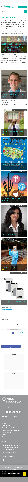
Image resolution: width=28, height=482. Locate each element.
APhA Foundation (6, 421)
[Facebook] (7, 412)
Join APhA (7, 460)
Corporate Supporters (7, 437)
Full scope (3, 321)
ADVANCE (4, 423)
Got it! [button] (24, 473)
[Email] (3, 456)
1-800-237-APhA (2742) (10, 452)
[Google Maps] (3, 445)
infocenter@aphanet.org (10, 456)
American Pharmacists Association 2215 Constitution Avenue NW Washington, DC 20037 (13, 447)
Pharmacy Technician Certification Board (11, 430)
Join (20, 7)
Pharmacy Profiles (6, 425)
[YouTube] (17, 412)
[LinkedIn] (13, 412)
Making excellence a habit (6, 309)
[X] (10, 412)
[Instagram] (20, 412)
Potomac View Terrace (7, 432)
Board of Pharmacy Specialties (9, 428)
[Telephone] (3, 452)
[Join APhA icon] (3, 460)
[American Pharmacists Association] (7, 6)
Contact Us (4, 434)
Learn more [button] (5, 475)
